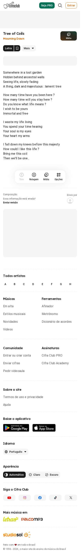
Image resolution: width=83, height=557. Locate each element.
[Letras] (10, 519)
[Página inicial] (11, 5)
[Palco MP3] (32, 519)
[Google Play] (16, 428)
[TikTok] (55, 498)
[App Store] (44, 428)
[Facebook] (40, 498)
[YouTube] (9, 498)
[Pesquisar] (60, 5)
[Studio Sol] (16, 535)
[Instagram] (25, 498)
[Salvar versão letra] (17, 48)
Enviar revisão (10, 202)
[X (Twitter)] (71, 498)
